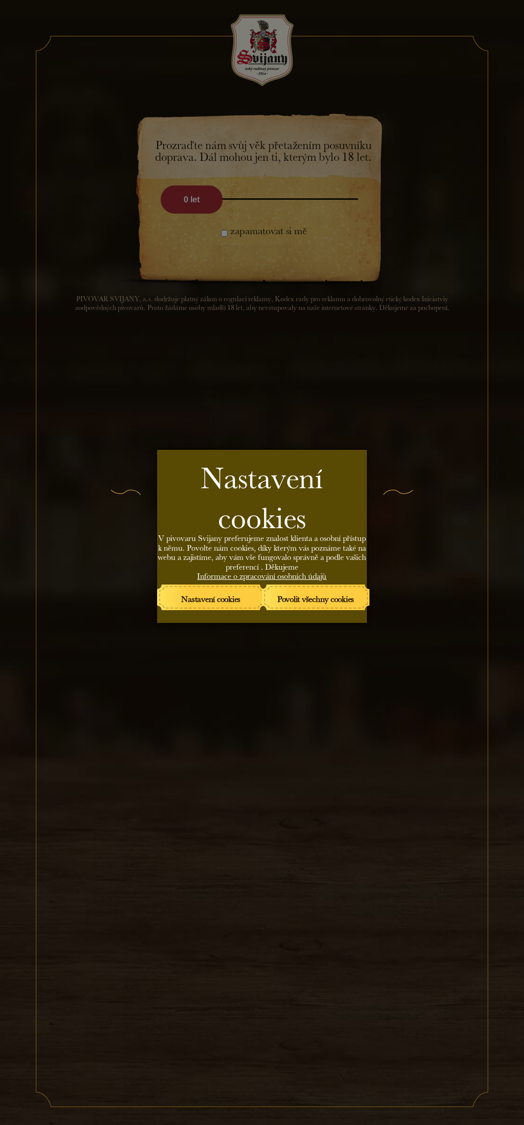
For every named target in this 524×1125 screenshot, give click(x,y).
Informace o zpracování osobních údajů (261, 574)
